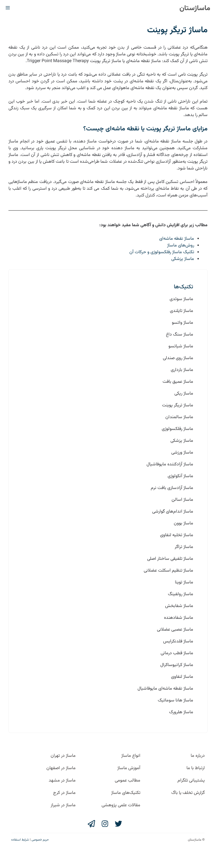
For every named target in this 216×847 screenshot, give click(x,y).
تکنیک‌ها (183, 286)
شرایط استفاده (20, 839)
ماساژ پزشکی (182, 258)
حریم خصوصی (40, 839)
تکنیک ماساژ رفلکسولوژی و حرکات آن (161, 252)
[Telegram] (91, 823)
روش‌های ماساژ (180, 245)
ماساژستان (194, 8)
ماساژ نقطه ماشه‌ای (176, 238)
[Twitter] (118, 823)
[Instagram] (105, 823)
